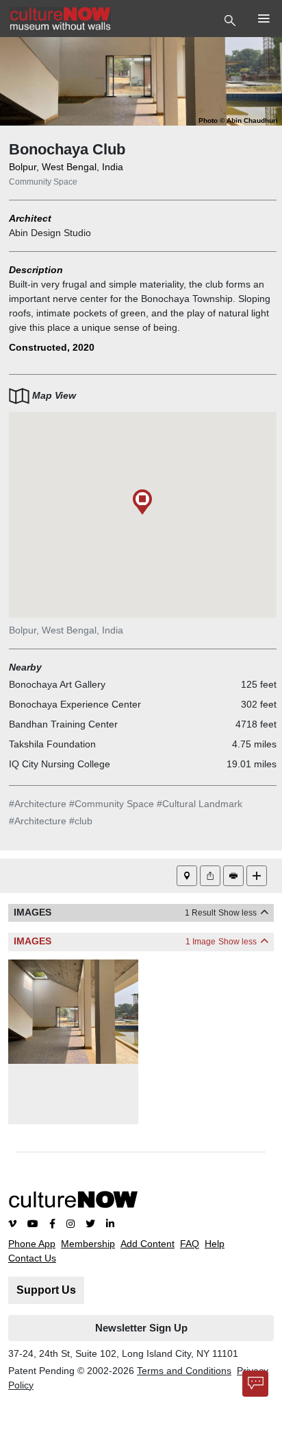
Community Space (43, 182)
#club (80, 820)
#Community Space (111, 803)
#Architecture (37, 803)
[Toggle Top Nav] (232, 19)
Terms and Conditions (184, 1370)
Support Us (46, 1290)
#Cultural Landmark (199, 803)
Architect (30, 218)
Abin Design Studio (50, 232)
